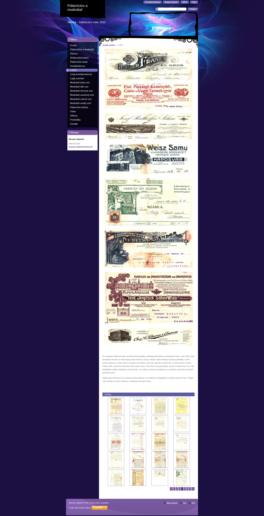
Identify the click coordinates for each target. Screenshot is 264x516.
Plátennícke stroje (79, 62)
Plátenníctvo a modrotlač (82, 49)
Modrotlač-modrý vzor (80, 103)
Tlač (184, 503)
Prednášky (75, 120)
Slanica (74, 53)
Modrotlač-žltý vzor (79, 87)
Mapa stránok (172, 503)
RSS (193, 503)
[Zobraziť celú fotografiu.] (116, 406)
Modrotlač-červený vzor (81, 91)
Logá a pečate (77, 78)
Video (73, 111)
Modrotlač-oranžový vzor (82, 95)
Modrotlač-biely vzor (80, 82)
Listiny (73, 70)
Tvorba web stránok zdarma (80, 508)
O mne (73, 45)
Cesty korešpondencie (81, 74)
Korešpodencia (77, 66)
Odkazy (74, 115)
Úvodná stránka (108, 45)
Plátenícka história (79, 107)
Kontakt (74, 124)
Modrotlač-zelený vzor (81, 99)
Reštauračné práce (79, 58)
